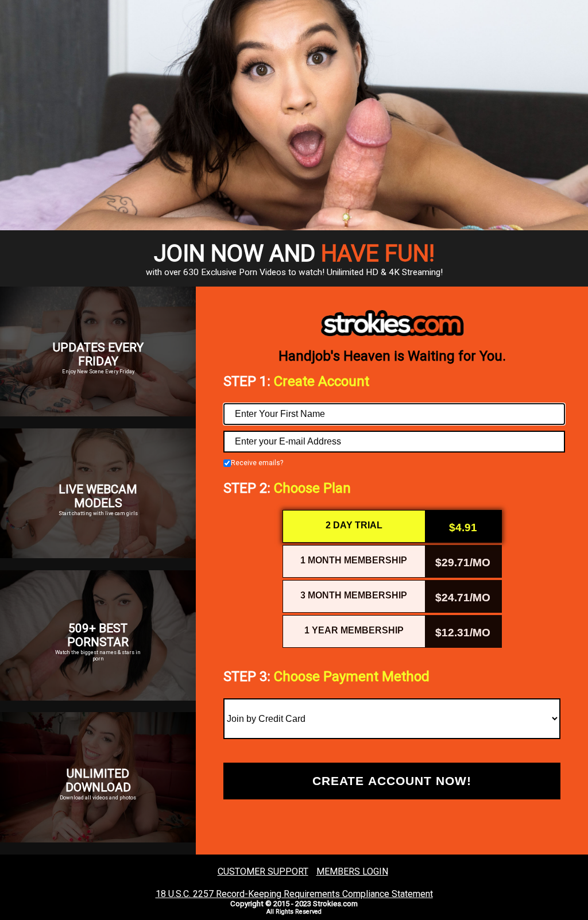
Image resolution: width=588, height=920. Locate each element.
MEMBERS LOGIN (352, 871)
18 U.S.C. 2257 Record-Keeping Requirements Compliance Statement (294, 893)
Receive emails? (257, 463)
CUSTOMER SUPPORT (263, 871)
